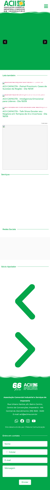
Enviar (25, 482)
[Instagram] (28, 421)
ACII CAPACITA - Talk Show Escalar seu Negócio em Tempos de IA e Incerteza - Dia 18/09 (25, 113)
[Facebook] (22, 421)
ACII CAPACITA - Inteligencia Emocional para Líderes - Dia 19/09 (23, 100)
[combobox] (5, 452)
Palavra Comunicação (35, 427)
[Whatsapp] (16, 421)
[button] (46, 6)
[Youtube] (33, 421)
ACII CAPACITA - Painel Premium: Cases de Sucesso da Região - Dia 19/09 (25, 87)
